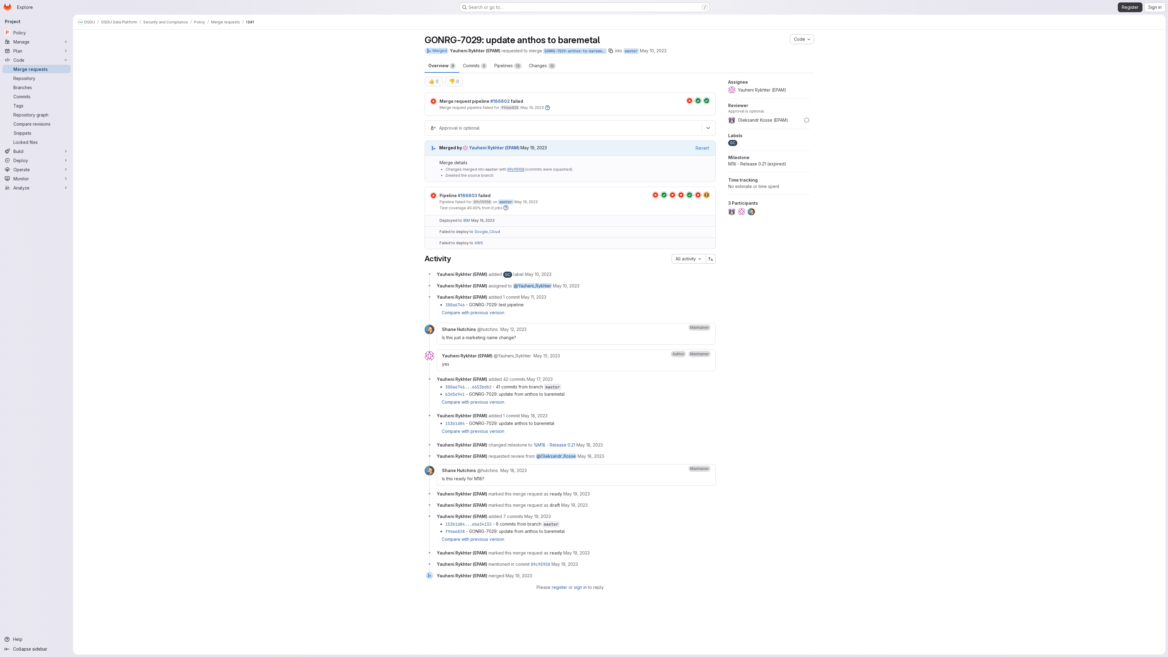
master (631, 51)
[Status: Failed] (433, 101)
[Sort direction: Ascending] (711, 259)
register (559, 587)
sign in (580, 587)
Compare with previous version (473, 312)
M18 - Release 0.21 (757, 163)
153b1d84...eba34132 (468, 524)
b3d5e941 (455, 394)
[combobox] (689, 259)
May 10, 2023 (653, 50)
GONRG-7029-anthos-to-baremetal (575, 51)
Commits (474, 65)
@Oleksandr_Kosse (556, 456)
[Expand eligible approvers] (708, 128)
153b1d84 (455, 423)
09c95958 (515, 169)
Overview (441, 65)
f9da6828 (509, 107)
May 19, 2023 (532, 107)
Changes (541, 65)
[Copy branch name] (610, 50)
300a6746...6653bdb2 (468, 387)
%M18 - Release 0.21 (554, 444)
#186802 (500, 101)
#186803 (467, 195)
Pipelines (507, 65)
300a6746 (455, 305)
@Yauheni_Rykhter (532, 285)
